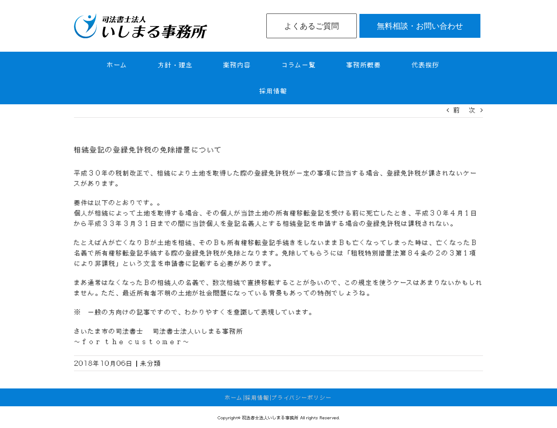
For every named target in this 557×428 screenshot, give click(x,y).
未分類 (150, 363)
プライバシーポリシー (302, 398)
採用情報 (257, 398)
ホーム (234, 398)
